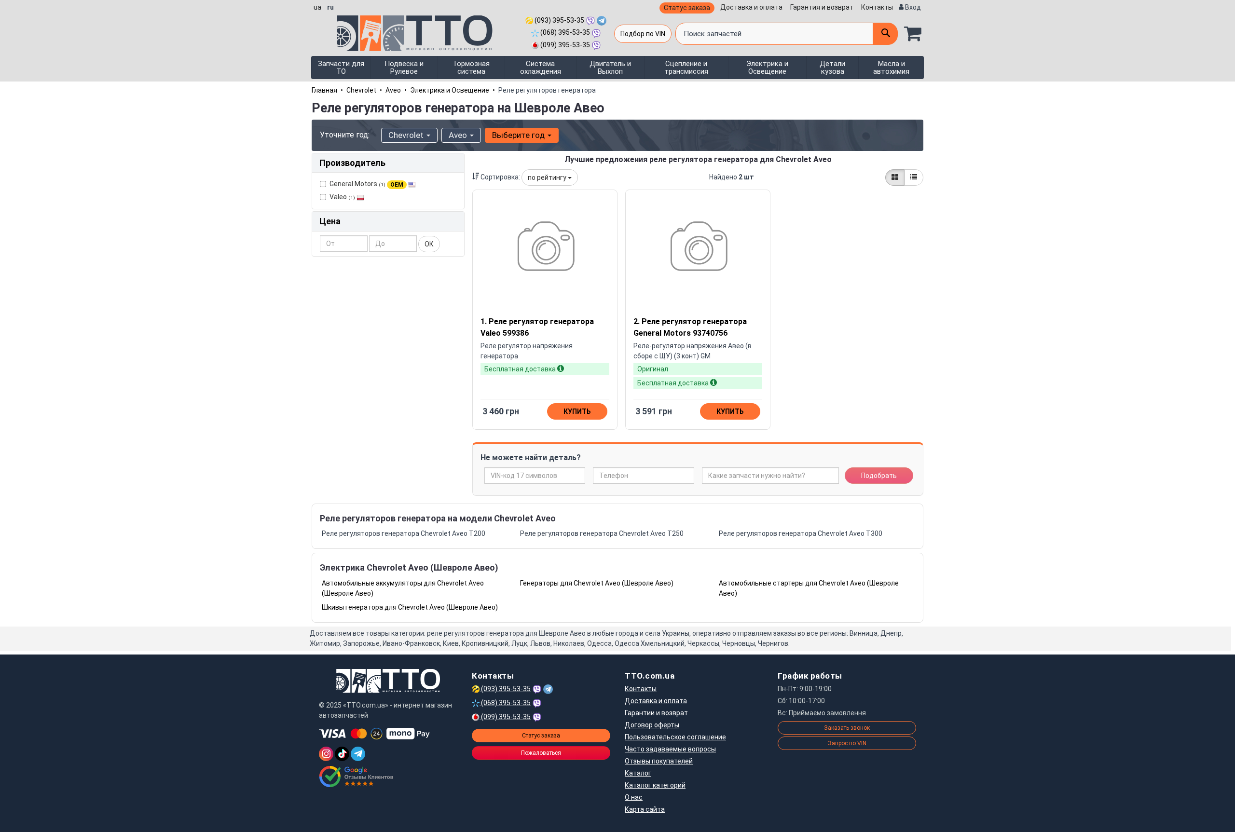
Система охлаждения (540, 67)
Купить (577, 411)
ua (317, 7)
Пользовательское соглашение (675, 737)
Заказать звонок (847, 727)
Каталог (638, 773)
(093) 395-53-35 (558, 20)
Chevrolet (361, 90)
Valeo (342, 197)
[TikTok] (342, 754)
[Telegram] (358, 754)
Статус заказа (687, 8)
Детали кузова (832, 67)
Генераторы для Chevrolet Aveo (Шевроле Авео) (596, 583)
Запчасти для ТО (341, 67)
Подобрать (879, 475)
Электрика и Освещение (767, 67)
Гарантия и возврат (821, 7)
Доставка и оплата (751, 7)
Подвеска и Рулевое (404, 67)
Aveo (393, 90)
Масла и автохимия (891, 67)
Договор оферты (652, 725)
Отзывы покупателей (659, 761)
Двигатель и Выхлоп (610, 67)
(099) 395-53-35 (564, 45)
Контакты (877, 7)
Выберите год (519, 135)
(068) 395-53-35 (564, 32)
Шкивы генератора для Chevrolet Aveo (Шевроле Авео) (410, 607)
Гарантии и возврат (656, 713)
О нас (634, 797)
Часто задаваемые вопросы (670, 749)
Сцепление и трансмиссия (686, 67)
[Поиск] (885, 34)
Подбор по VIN (642, 34)
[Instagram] (326, 754)
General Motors (366, 184)
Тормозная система (471, 67)
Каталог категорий (655, 785)
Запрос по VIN (847, 743)
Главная (324, 90)
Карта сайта (645, 809)
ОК (429, 244)
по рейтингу (548, 177)
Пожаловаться (541, 753)
